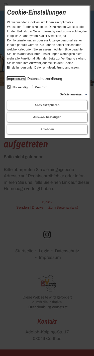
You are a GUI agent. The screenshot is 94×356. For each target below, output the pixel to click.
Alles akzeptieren (47, 105)
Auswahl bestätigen (47, 117)
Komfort (40, 87)
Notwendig (20, 87)
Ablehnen (47, 129)
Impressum (16, 79)
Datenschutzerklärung (44, 79)
